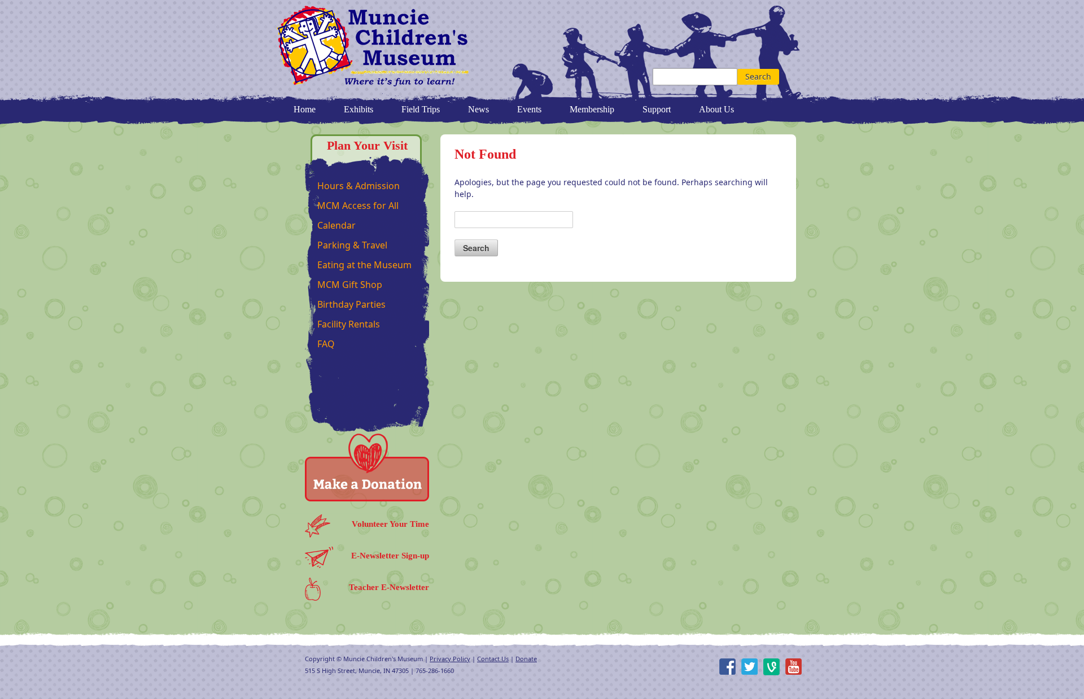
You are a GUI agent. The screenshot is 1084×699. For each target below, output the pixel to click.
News (478, 109)
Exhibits (358, 109)
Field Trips (420, 109)
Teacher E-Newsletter (389, 587)
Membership (592, 109)
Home (305, 109)
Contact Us (493, 658)
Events (529, 109)
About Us (716, 109)
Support (656, 109)
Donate (526, 658)
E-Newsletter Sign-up (390, 555)
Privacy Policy (450, 658)
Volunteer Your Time (390, 523)
